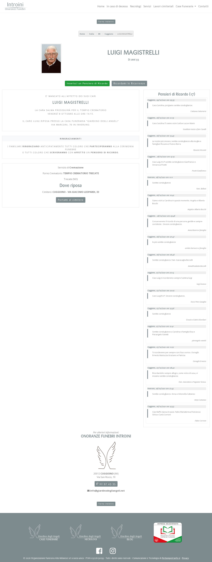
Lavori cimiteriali (163, 6)
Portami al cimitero (71, 199)
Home (100, 6)
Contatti (203, 6)
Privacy (185, 558)
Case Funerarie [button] (185, 6)
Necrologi (135, 6)
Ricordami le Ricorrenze (129, 83)
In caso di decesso (117, 6)
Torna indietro (106, 22)
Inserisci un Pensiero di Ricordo (87, 83)
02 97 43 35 (107, 483)
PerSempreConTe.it (171, 558)
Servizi (147, 6)
